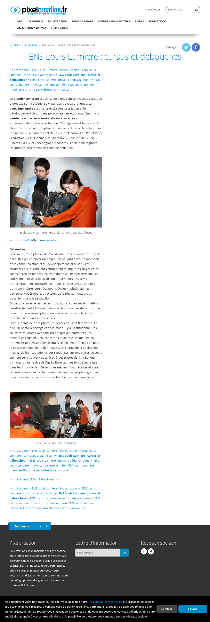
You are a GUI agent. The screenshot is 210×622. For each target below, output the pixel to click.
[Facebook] (144, 551)
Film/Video (31, 45)
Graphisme (35, 21)
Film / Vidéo (59, 28)
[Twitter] (151, 551)
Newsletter (153, 9)
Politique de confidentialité (105, 601)
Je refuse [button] (166, 609)
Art (20, 21)
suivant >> (51, 240)
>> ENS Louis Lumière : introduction (52, 70)
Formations (158, 21)
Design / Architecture (114, 21)
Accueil (15, 45)
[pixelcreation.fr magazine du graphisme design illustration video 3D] (38, 10)
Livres (139, 21)
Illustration (57, 21)
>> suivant (64, 89)
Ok (124, 553)
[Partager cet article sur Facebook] (196, 47)
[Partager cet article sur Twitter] (186, 47)
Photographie (82, 21)
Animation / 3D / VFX (31, 28)
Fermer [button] (192, 609)
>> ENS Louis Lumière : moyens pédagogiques (57, 80)
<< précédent (19, 70)
